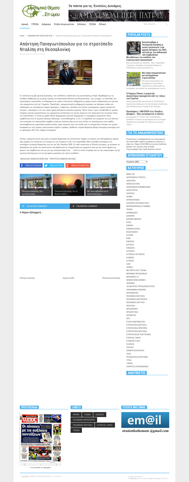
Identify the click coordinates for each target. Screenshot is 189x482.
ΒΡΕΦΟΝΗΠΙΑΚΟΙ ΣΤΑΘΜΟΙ (138, 206)
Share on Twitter (56, 165)
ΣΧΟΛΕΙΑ (130, 344)
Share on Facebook (33, 165)
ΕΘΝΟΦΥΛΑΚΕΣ (133, 229)
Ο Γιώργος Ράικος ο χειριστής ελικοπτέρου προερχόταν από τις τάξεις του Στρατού (145, 96)
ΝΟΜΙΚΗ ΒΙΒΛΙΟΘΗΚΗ (135, 280)
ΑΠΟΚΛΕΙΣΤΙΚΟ (133, 184)
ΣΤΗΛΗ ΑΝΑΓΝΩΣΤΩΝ (135, 322)
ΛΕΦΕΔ (129, 267)
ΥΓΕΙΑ (129, 360)
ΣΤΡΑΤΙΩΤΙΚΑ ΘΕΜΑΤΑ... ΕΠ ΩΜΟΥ (48, 476)
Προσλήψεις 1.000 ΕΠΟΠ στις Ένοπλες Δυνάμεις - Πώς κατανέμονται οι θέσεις (145, 112)
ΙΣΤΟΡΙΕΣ (130, 251)
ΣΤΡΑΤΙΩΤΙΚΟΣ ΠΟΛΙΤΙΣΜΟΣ (138, 334)
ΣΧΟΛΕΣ (130, 347)
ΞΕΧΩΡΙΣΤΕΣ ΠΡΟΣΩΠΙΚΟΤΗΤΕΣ (140, 286)
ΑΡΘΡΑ (129, 197)
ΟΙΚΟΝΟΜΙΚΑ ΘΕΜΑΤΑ (136, 290)
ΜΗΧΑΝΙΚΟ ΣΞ (132, 277)
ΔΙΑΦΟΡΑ (130, 216)
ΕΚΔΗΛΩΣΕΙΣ (132, 232)
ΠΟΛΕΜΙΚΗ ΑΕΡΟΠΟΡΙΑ (136, 299)
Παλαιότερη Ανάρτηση (111, 278)
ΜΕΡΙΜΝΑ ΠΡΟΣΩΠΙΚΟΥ (136, 274)
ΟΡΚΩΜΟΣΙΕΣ (132, 293)
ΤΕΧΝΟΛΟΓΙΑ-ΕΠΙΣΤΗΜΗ (137, 357)
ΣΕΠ (128, 318)
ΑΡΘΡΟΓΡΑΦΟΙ (132, 200)
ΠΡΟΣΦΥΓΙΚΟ (132, 312)
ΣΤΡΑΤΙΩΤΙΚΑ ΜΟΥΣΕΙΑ (136, 325)
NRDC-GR (130, 174)
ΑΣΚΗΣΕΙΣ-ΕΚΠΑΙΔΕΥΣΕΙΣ (137, 203)
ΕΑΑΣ (128, 222)
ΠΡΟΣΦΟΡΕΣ (132, 309)
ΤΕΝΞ (128, 354)
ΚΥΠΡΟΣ (130, 261)
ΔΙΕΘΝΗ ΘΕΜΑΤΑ (133, 219)
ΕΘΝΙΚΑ (129, 225)
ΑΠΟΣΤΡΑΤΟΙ (132, 190)
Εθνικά (102, 24)
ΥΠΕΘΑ (35, 24)
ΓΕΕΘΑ (92, 24)
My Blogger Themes (160, 479)
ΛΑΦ (128, 264)
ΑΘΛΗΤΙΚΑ (131, 181)
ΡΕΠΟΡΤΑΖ (131, 315)
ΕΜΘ (128, 238)
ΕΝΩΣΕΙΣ (130, 241)
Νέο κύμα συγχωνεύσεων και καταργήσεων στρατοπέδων (154, 75)
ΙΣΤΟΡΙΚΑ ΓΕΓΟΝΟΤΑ (135, 254)
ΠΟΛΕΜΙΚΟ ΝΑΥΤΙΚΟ (135, 302)
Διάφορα (46, 24)
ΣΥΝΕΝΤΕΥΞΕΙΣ (133, 341)
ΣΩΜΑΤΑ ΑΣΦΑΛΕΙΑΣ (135, 350)
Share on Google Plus (80, 165)
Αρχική (24, 24)
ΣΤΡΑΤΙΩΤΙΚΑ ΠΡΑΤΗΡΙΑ (136, 328)
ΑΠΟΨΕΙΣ (130, 193)
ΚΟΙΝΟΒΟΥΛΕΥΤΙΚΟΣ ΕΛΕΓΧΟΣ (33, 54)
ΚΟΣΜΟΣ (130, 258)
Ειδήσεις (81, 24)
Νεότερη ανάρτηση (27, 278)
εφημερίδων (47, 467)
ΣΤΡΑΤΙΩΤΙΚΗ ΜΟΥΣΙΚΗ (136, 331)
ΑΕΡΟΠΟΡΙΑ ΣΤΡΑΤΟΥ (136, 177)
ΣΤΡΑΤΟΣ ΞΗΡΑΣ (133, 338)
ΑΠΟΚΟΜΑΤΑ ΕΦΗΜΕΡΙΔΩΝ (138, 187)
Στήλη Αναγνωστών (64, 24)
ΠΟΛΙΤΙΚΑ (130, 306)
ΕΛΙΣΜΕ (129, 235)
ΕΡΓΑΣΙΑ (130, 245)
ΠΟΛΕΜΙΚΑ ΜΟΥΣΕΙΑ (135, 296)
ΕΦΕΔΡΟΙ (130, 248)
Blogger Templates (135, 477)
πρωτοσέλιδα (36, 467)
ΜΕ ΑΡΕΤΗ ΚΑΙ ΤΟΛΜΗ (136, 270)
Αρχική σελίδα (68, 278)
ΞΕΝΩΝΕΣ (130, 283)
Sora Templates (143, 479)
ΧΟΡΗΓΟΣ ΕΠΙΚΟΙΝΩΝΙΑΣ (137, 367)
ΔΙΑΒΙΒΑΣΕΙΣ (132, 213)
